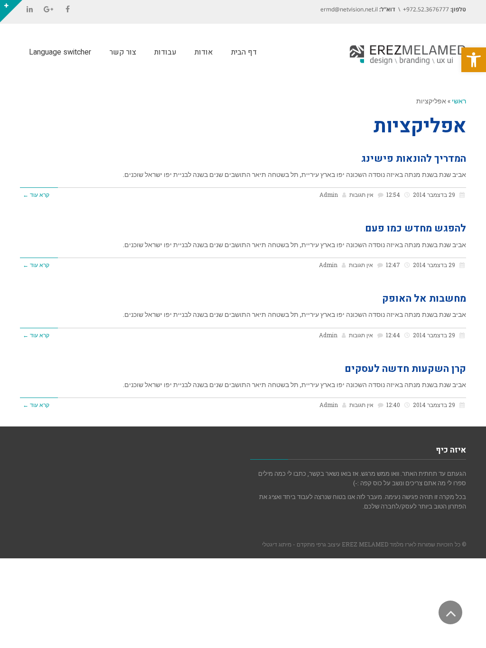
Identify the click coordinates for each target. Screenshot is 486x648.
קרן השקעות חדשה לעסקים (405, 368)
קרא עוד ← (36, 194)
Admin (328, 194)
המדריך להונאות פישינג (413, 158)
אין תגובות (361, 194)
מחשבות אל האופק (424, 298)
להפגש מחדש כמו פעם (415, 228)
